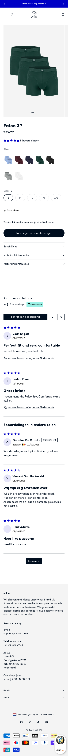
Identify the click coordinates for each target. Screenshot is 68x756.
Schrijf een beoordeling (25, 317)
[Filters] (52, 317)
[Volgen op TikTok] (38, 722)
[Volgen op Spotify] (46, 722)
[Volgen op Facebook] (21, 722)
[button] (11, 141)
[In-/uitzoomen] (63, 112)
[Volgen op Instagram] (29, 722)
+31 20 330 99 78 (13, 645)
